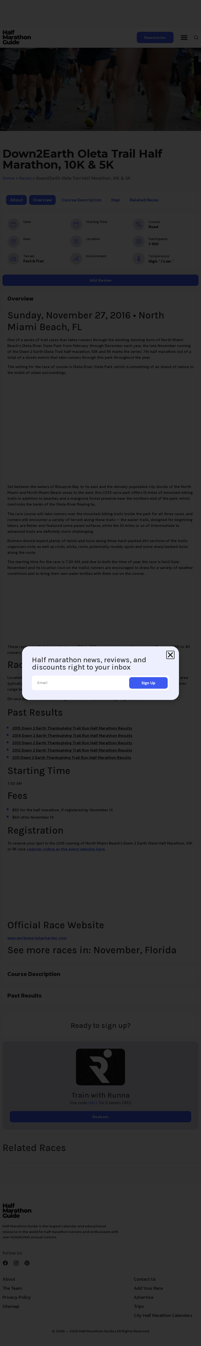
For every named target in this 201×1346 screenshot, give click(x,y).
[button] (170, 655)
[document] (100, 673)
